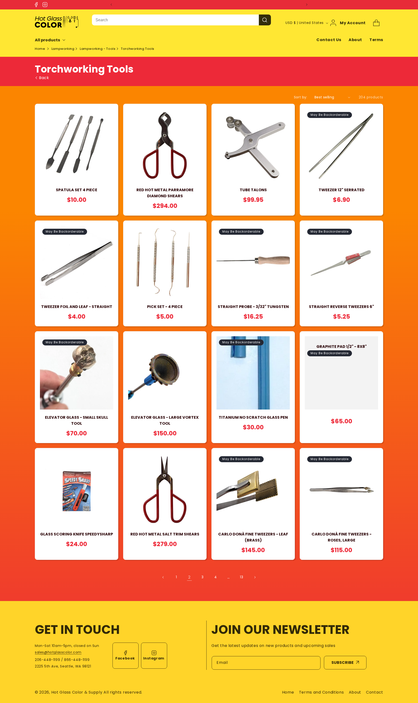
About (355, 40)
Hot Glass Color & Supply (77, 692)
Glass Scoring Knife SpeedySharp (76, 534)
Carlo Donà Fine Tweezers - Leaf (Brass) (253, 537)
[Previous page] (163, 577)
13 (241, 577)
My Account (353, 23)
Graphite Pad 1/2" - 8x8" (341, 346)
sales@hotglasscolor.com (58, 652)
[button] (53, 40)
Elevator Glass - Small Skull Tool (76, 420)
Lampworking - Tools (97, 48)
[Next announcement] (306, 4)
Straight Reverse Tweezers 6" (341, 306)
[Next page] (254, 577)
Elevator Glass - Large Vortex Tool (165, 420)
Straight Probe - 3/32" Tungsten (253, 306)
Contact (374, 692)
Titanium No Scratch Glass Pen (253, 417)
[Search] (265, 20)
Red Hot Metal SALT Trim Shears (164, 534)
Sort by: (300, 97)
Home (40, 48)
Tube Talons (253, 190)
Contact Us (328, 40)
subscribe (342, 662)
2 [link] (189, 577)
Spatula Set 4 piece (76, 190)
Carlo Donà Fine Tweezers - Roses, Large (342, 537)
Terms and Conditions (321, 692)
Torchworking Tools (137, 48)
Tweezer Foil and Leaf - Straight (76, 306)
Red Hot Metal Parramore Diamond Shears (165, 193)
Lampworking (63, 48)
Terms (376, 40)
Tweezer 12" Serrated (342, 190)
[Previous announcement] (111, 4)
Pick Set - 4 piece (165, 306)
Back (44, 78)
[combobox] (175, 20)
